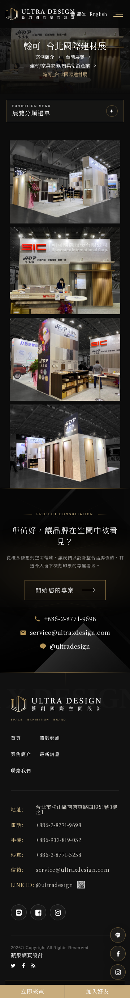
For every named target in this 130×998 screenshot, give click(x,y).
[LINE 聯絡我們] (118, 935)
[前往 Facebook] (118, 953)
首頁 (16, 737)
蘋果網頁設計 (27, 955)
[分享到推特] (13, 965)
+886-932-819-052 (58, 839)
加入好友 (97, 991)
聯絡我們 (21, 770)
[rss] (33, 965)
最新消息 (50, 754)
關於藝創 (50, 737)
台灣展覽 (75, 56)
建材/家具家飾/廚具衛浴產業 (60, 65)
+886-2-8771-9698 (58, 825)
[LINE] (19, 912)
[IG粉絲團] (58, 912)
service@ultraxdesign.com (72, 869)
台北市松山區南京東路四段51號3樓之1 (77, 809)
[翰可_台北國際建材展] (65, 181)
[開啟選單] (118, 14)
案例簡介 (44, 56)
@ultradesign (54, 884)
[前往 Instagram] (118, 972)
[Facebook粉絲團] (38, 912)
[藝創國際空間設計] (40, 14)
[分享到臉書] (23, 965)
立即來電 (32, 991)
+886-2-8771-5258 (58, 854)
